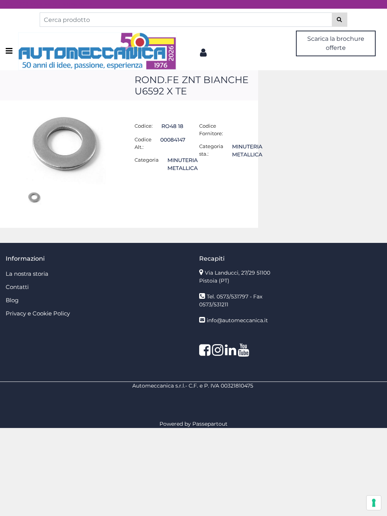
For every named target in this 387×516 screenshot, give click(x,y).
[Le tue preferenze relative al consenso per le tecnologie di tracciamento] (374, 503)
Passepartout (210, 423)
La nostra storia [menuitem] (27, 273)
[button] (339, 19)
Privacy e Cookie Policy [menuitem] (38, 313)
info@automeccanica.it (237, 320)
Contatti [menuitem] (17, 286)
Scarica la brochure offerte (335, 43)
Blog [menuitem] (12, 300)
